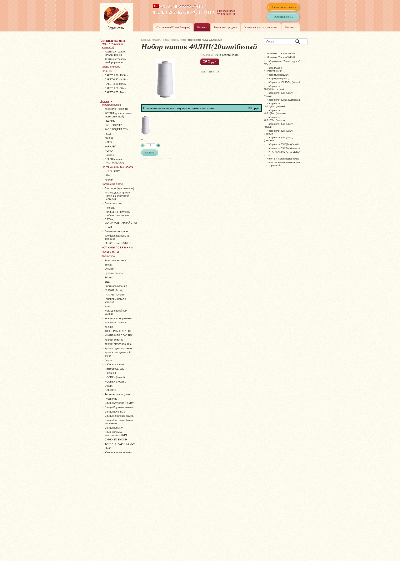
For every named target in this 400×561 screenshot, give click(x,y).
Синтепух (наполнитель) (119, 188)
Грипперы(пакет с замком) (115, 301)
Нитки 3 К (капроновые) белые (283, 158)
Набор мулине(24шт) (278, 78)
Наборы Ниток (178, 40)
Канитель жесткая (115, 260)
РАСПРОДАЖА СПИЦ (117, 129)
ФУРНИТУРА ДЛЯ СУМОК (120, 443)
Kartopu (109, 137)
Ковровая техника (115, 322)
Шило (108, 448)
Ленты (108, 360)
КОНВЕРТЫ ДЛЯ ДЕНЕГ (119, 331)
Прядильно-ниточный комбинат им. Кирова (117, 214)
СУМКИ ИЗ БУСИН (116, 439)
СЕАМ (108, 227)
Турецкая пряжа (111, 104)
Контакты (290, 27)
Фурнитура (108, 256)
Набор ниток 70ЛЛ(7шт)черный (283, 148)
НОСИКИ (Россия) (115, 381)
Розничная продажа (225, 27)
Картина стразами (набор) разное (115, 61)
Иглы (108, 306)
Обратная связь (283, 17)
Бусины (109, 277)
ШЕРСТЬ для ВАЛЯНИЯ (119, 243)
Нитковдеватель (114, 368)
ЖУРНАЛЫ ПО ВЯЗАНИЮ (117, 247)
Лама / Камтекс (113, 203)
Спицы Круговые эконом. (119, 407)
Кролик (109, 179)
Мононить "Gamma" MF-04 (281, 57)
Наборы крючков (114, 364)
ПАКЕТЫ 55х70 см (115, 92)
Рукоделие (111, 398)
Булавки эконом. (114, 273)
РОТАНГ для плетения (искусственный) (118, 115)
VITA (107, 175)
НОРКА (109, 150)
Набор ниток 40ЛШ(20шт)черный (274, 105)
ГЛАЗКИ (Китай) (114, 290)
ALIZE (108, 133)
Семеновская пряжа (117, 231)
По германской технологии (118, 167)
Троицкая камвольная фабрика (117, 237)
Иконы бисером (111, 66)
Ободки (109, 385)
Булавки (109, 268)
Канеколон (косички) (117, 108)
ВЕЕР (108, 281)
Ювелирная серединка (118, 452)
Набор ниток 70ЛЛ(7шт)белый (283, 144)
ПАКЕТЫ (107, 71)
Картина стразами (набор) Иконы (115, 53)
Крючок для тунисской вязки (118, 354)
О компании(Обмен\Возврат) (173, 27)
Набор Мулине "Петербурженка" (273, 69)
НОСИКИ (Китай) (115, 377)
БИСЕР (109, 264)
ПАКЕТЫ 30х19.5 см (116, 75)
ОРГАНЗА (110, 390)
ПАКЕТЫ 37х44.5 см (116, 79)
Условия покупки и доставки (261, 27)
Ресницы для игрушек (117, 394)
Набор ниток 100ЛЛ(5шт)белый (283, 82)
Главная (145, 40)
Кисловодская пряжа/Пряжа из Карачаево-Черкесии (117, 196)
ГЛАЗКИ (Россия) (115, 294)
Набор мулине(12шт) (278, 75)
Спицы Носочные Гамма (119, 415)
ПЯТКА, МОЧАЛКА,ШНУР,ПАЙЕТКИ (121, 221)
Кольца (109, 326)
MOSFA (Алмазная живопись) (113, 46)
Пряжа (165, 40)
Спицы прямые (114, 427)
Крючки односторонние (118, 348)
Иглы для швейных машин (116, 312)
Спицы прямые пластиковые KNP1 (116, 434)
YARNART (110, 146)
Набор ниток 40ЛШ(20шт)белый (283, 99)
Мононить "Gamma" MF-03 (281, 53)
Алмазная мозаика (112, 40)
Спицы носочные (115, 411)
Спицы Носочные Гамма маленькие (119, 422)
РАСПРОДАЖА (113, 125)
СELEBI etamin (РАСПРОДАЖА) (114, 161)
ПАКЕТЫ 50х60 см (115, 83)
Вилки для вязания (116, 286)
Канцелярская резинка (118, 318)
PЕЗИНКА (110, 120)
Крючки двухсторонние (118, 344)
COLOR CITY (112, 171)
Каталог (202, 27)
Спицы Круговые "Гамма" (119, 402)
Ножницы (110, 373)
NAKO (108, 142)
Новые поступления (283, 7)
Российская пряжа (113, 184)
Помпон (109, 155)
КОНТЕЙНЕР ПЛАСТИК (118, 335)
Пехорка (110, 207)
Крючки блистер (114, 339)
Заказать (150, 152)
